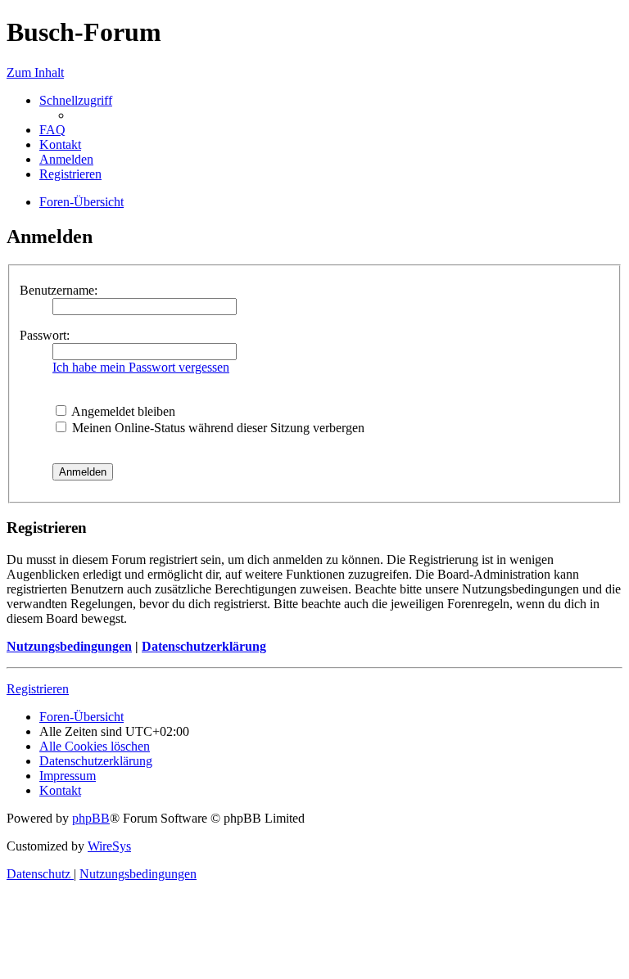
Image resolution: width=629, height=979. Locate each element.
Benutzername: (58, 290)
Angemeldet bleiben (122, 411)
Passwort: (45, 335)
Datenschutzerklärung (204, 646)
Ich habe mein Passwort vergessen (140, 367)
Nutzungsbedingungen (69, 646)
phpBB (91, 818)
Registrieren (38, 689)
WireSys (109, 846)
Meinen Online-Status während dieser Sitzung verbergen (216, 428)
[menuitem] (52, 130)
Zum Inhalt (35, 72)
